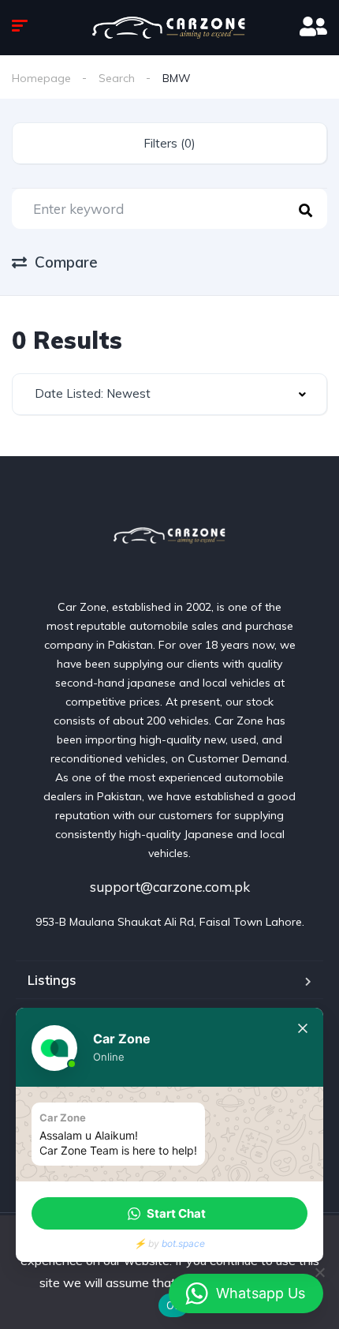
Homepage (41, 78)
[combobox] (169, 394)
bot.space (183, 1243)
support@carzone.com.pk (170, 886)
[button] (169, 1213)
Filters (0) (169, 143)
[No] (319, 1272)
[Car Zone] (170, 535)
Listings (52, 979)
